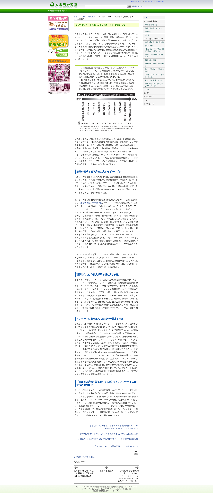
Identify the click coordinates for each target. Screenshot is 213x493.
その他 (147, 89)
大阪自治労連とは (137, 1)
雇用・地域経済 (88, 16)
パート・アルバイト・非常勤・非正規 (154, 76)
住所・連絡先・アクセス (153, 28)
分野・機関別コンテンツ (153, 39)
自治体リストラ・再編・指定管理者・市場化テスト (154, 50)
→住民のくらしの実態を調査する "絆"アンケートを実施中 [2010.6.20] (107, 439)
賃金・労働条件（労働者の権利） (154, 70)
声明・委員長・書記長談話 (154, 42)
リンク (147, 35)
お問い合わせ (159, 1)
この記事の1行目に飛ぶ (84, 457)
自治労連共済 (149, 96)
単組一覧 (148, 32)
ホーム (146, 18)
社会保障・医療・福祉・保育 (154, 65)
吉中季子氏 (97, 203)
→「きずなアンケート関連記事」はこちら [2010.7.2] (115, 446)
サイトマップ (148, 1)
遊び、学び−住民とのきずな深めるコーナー (154, 85)
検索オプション (138, 6)
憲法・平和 (149, 46)
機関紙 (146, 93)
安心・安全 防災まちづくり (154, 80)
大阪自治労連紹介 (151, 21)
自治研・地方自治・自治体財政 (154, 56)
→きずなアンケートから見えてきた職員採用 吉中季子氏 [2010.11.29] (108, 434)
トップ (76, 16)
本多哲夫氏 (85, 203)
